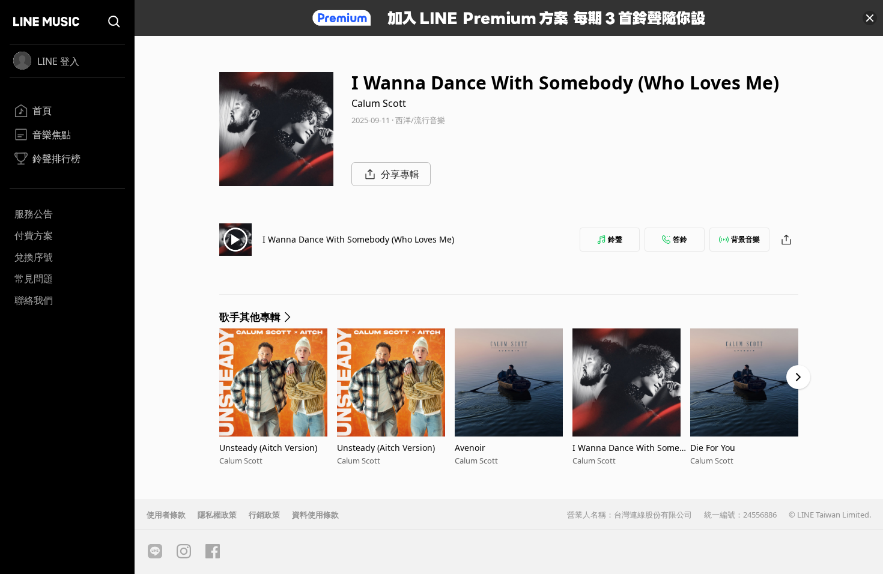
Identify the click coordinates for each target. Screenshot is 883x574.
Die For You (712, 448)
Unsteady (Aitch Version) (268, 448)
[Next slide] (798, 377)
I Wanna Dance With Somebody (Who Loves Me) (358, 239)
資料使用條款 (315, 514)
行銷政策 (264, 514)
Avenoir (470, 448)
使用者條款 (166, 514)
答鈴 (680, 239)
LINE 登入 (58, 61)
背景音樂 (745, 239)
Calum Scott (378, 103)
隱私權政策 (217, 514)
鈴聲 (615, 239)
